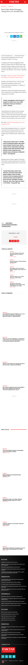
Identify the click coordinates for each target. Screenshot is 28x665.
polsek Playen (6, 226)
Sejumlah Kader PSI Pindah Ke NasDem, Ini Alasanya (9, 562)
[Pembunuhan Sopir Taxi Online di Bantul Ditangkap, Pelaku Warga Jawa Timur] (5, 269)
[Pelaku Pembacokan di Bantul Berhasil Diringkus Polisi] (5, 262)
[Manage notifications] (3, 662)
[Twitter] (11, 36)
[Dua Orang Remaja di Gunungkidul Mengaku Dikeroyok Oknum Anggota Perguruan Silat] (14, 376)
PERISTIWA (5, 312)
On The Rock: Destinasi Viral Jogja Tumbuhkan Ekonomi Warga (11, 584)
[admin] (12, 237)
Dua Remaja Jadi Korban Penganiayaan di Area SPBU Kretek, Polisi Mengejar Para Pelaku (17, 284)
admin (16, 237)
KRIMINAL (11, 6)
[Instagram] (13, 241)
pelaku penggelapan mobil (9, 224)
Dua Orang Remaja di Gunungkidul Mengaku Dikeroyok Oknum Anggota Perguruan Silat (14, 388)
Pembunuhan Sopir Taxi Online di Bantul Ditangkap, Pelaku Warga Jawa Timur (18, 269)
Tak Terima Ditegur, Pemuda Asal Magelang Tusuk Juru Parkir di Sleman (17, 254)
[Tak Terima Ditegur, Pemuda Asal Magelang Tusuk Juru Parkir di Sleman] (5, 254)
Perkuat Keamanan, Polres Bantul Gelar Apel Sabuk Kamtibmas (14, 364)
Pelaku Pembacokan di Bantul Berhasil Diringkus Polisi (12, 475)
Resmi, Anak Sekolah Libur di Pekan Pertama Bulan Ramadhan (11, 605)
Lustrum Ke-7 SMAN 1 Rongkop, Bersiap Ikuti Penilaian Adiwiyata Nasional (12, 601)
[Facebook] (14, 36)
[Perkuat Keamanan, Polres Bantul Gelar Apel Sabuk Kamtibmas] (14, 352)
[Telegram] (17, 36)
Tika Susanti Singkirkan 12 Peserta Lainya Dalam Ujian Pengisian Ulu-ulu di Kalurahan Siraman (14, 340)
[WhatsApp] (21, 36)
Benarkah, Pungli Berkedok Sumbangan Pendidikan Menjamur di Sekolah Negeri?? (14, 603)
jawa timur (9, 223)
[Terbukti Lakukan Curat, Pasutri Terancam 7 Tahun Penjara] (5, 277)
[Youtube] (18, 241)
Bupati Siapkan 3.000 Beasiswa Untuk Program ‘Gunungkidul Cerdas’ (12, 596)
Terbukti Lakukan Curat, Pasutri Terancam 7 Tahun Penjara (17, 277)
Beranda (3, 6)
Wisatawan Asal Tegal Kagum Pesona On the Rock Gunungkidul (11, 582)
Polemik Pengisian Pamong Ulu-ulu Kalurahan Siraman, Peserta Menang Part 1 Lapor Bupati (14, 315)
